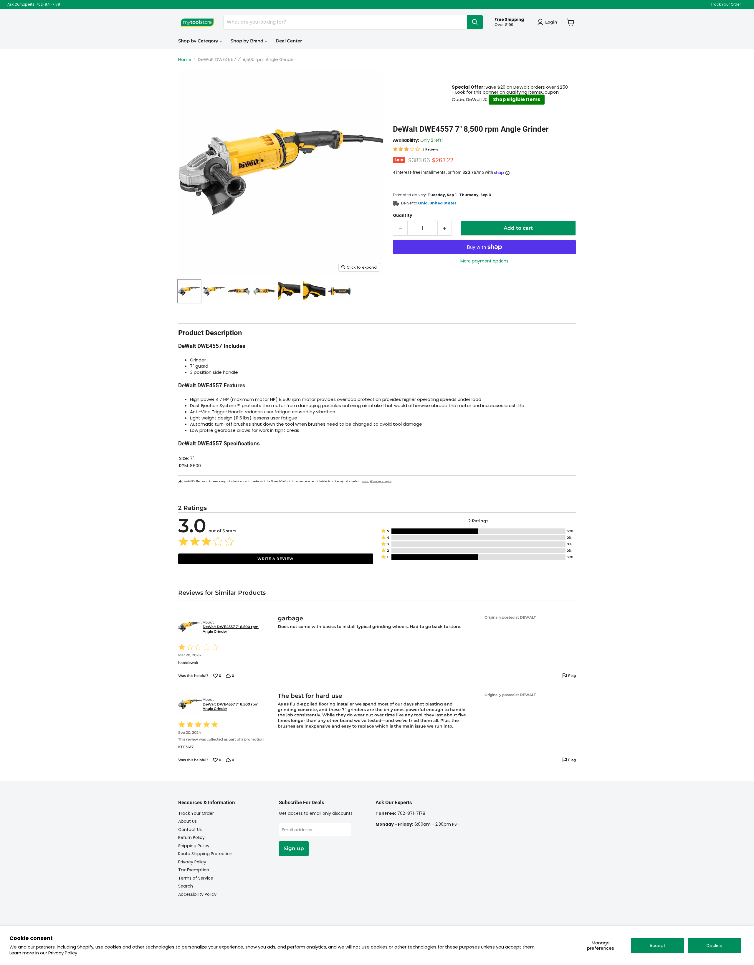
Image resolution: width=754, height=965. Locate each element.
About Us (187, 821)
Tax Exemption (193, 870)
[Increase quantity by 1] (445, 228)
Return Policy (191, 837)
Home (184, 59)
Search (185, 886)
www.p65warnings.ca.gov (376, 481)
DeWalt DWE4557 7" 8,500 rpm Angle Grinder (231, 629)
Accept (657, 945)
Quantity (402, 215)
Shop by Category (198, 41)
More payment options (484, 261)
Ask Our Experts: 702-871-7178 (33, 4)
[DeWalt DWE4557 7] (189, 291)
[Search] (475, 22)
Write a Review (275, 558)
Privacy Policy (62, 953)
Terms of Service (195, 878)
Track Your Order (726, 4)
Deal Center (289, 41)
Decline (714, 945)
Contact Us (190, 829)
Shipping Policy (193, 846)
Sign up (294, 848)
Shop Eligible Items (516, 99)
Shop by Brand (247, 41)
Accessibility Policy (197, 894)
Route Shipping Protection (205, 854)
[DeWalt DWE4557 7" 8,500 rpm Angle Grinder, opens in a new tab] (189, 627)
